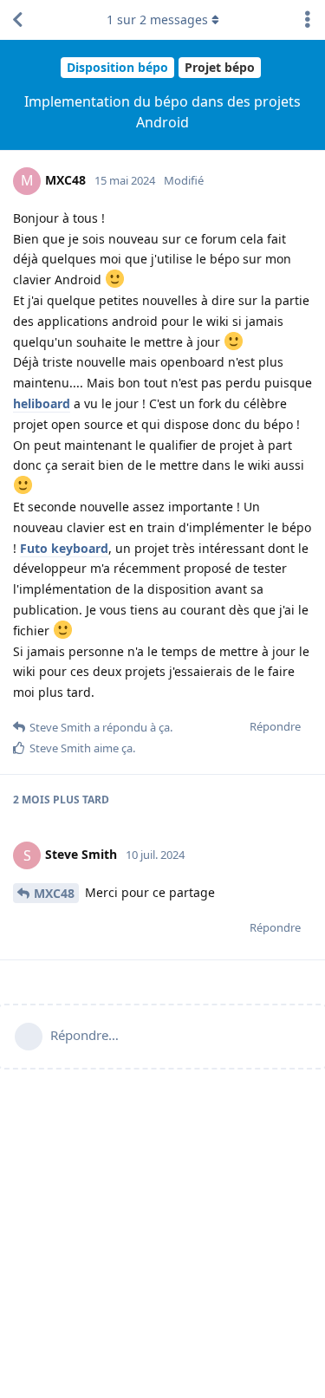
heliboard (41, 403)
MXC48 (54, 893)
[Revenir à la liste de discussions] (17, 20)
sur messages (157, 19)
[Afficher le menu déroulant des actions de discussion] (307, 20)
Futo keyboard (64, 548)
